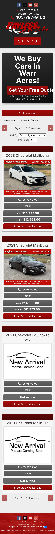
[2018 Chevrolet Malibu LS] (27, 445)
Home (13, 522)
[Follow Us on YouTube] (30, 5)
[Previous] (4, 128)
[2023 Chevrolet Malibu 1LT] (27, 177)
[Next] (50, 128)
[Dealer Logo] (27, 28)
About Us (20, 522)
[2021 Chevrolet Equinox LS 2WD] (27, 361)
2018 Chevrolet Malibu (27, 423)
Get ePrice (27, 397)
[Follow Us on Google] (36, 5)
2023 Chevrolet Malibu (27, 155)
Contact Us (29, 522)
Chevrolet (9, 120)
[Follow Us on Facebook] (19, 5)
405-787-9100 (30, 17)
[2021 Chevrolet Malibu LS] (27, 267)
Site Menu (27, 41)
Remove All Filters (28, 120)
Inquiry (27, 205)
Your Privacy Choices (34, 527)
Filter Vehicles (29, 113)
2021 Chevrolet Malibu (27, 245)
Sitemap (23, 527)
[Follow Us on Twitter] (25, 5)
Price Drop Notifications (27, 226)
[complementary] (46, 525)
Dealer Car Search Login (27, 524)
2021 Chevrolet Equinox (27, 337)
